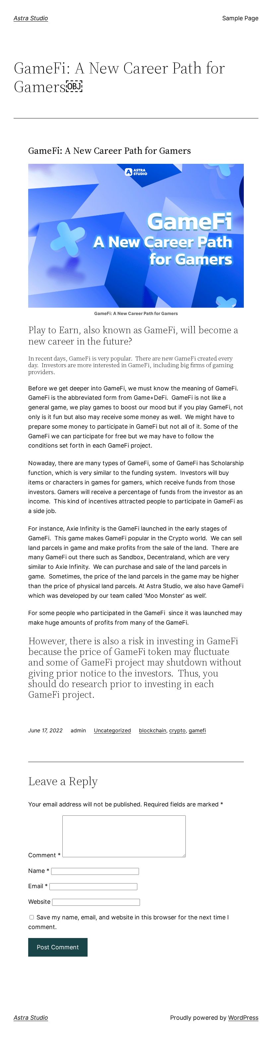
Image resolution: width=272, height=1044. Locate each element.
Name (38, 870)
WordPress (243, 1017)
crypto (177, 730)
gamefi (197, 730)
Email (38, 886)
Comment (44, 855)
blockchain (152, 730)
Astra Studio (31, 18)
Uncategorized (112, 730)
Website (39, 901)
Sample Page (240, 18)
